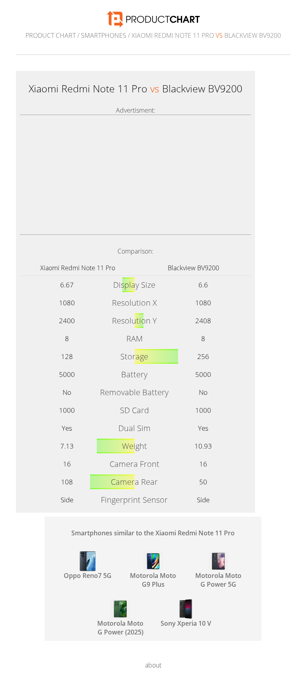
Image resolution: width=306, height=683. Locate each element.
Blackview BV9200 (193, 267)
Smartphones (103, 35)
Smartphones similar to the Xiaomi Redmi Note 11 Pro (153, 533)
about (153, 665)
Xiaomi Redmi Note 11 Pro (77, 267)
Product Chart (51, 35)
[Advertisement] (135, 174)
